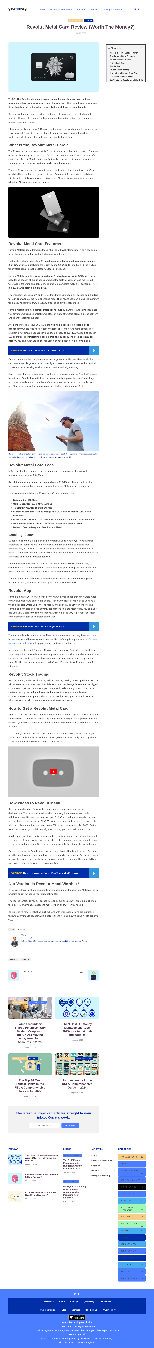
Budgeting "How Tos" (132, 1172)
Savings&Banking (84, 1058)
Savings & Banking (113, 9)
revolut (25, 959)
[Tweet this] (88, 960)
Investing (81, 9)
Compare (76, 1310)
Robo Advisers (132, 1244)
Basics (132, 1164)
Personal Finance (132, 1225)
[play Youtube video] (53, 771)
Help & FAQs (91, 1310)
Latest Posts (21, 930)
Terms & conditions (47, 1310)
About (12, 930)
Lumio (34, 938)
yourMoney (89, 1302)
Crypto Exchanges (132, 1195)
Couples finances (37, 1002)
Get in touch (48, 1302)
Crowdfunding (132, 1187)
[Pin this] (94, 960)
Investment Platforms (132, 1209)
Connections (105, 1302)
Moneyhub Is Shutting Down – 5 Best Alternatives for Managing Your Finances (74, 1192)
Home (42, 9)
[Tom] (14, 940)
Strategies (132, 1265)
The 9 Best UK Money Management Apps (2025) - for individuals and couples (41, 1158)
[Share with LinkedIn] (91, 960)
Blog (64, 1310)
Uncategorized (71, 1182)
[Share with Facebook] (85, 960)
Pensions (132, 1217)
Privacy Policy (109, 1310)
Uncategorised (132, 1271)
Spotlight (74, 1302)
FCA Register (88, 1342)
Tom (23, 935)
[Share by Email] (97, 960)
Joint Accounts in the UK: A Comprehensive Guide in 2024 (77, 1084)
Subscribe (70, 1125)
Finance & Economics (61, 9)
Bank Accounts (75, 20)
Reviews (94, 9)
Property (132, 1230)
